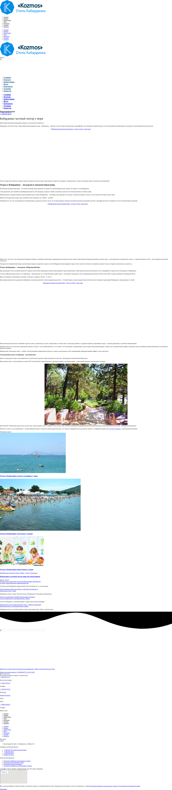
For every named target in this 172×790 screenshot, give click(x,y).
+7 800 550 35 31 (5, 112)
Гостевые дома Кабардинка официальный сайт (14, 583)
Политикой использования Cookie (129, 786)
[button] (86, 57)
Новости (6, 27)
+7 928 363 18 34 (5, 114)
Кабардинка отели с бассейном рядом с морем (14, 606)
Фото (5, 22)
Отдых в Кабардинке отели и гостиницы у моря (19, 476)
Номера (6, 18)
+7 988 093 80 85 (5, 704)
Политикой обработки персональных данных (104, 786)
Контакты (7, 23)
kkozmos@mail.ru (5, 695)
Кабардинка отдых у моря (8, 591)
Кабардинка (7, 20)
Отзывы (6, 25)
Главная (6, 17)
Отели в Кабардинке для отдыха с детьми (16, 534)
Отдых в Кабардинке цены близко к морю (16, 569)
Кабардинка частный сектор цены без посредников (20, 576)
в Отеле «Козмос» (115, 429)
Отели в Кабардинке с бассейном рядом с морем (15, 598)
